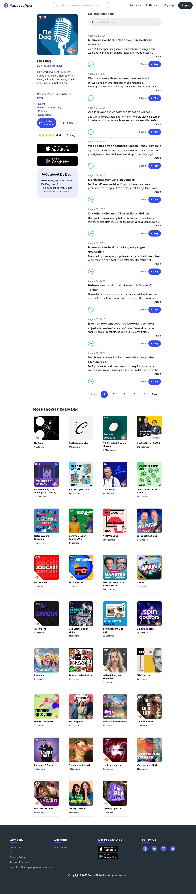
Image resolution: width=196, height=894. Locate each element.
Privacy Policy (17, 857)
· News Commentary (49, 107)
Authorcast (153, 5)
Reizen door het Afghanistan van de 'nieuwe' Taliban (119, 287)
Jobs (12, 852)
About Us (15, 847)
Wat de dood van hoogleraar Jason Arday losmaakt (124, 146)
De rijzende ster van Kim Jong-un (112, 179)
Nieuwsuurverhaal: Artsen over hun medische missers (120, 42)
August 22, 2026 (97, 35)
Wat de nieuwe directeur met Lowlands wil (118, 78)
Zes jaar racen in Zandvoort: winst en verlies (119, 112)
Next (155, 394)
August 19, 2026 (96, 141)
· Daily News (44, 114)
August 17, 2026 (96, 209)
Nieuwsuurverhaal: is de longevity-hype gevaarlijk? (116, 249)
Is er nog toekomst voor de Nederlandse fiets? (121, 323)
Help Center (61, 847)
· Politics (42, 111)
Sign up (169, 5)
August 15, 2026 (96, 243)
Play (156, 64)
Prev (94, 394)
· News (41, 103)
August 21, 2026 (96, 74)
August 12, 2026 (96, 353)
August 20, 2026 (97, 107)
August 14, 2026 (96, 281)
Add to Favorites (49, 123)
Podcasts (135, 5)
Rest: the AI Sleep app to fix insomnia (31, 867)
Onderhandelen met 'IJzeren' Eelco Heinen (118, 213)
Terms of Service (19, 862)
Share (70, 123)
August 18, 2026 (96, 175)
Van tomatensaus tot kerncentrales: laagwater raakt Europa (121, 359)
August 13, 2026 (96, 319)
